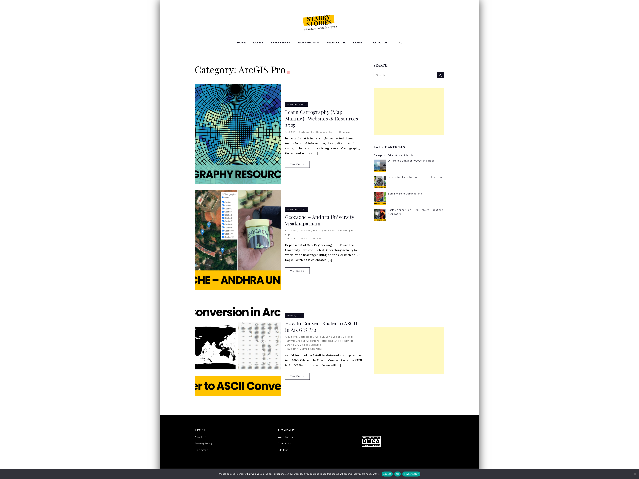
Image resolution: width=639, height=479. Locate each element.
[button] (400, 42)
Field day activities (324, 230)
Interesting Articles (332, 340)
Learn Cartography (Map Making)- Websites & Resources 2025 (321, 118)
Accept (387, 474)
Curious (319, 336)
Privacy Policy (203, 443)
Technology (343, 230)
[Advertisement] (409, 111)
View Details (297, 164)
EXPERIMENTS (280, 42)
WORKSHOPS (306, 42)
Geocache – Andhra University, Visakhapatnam (320, 220)
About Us (200, 437)
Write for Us (285, 437)
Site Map (283, 450)
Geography (313, 340)
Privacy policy (411, 474)
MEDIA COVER (336, 42)
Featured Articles (295, 340)
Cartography (306, 131)
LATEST (258, 42)
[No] (635, 474)
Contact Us (285, 443)
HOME (241, 42)
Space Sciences (311, 344)
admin (324, 131)
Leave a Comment (340, 131)
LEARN (357, 42)
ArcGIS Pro (291, 131)
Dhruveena (305, 230)
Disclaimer (201, 450)
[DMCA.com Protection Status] (400, 441)
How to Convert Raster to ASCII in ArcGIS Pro (321, 326)
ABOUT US (380, 42)
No (397, 474)
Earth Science (334, 336)
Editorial (348, 336)
